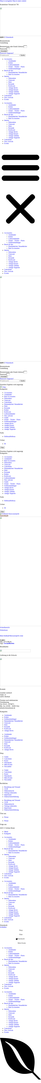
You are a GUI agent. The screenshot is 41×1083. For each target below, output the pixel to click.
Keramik (11, 84)
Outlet (6, 418)
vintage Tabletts (13, 92)
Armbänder (12, 61)
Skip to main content (19, 1)
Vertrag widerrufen (10, 793)
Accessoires (8, 59)
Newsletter (7, 766)
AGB (6, 789)
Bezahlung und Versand (12, 787)
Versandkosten (9, 643)
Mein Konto (8, 764)
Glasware (11, 80)
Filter (2, 447)
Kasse (6, 761)
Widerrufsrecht (9, 791)
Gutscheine (8, 95)
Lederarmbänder (13, 65)
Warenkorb (8, 763)
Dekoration (12, 78)
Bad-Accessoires (14, 74)
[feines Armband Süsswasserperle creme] (9, 514)
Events (6, 99)
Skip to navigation (6, 1)
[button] (20, 188)
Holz (10, 82)
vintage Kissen (13, 90)
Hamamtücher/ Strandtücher (17, 72)
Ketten (10, 63)
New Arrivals (8, 97)
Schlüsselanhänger (14, 69)
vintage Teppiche (14, 94)
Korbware (11, 86)
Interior (6, 76)
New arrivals (8, 416)
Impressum (7, 795)
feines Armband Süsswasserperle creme (11, 636)
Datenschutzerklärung (11, 797)
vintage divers (13, 88)
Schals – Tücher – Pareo (16, 67)
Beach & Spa (8, 70)
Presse (6, 817)
